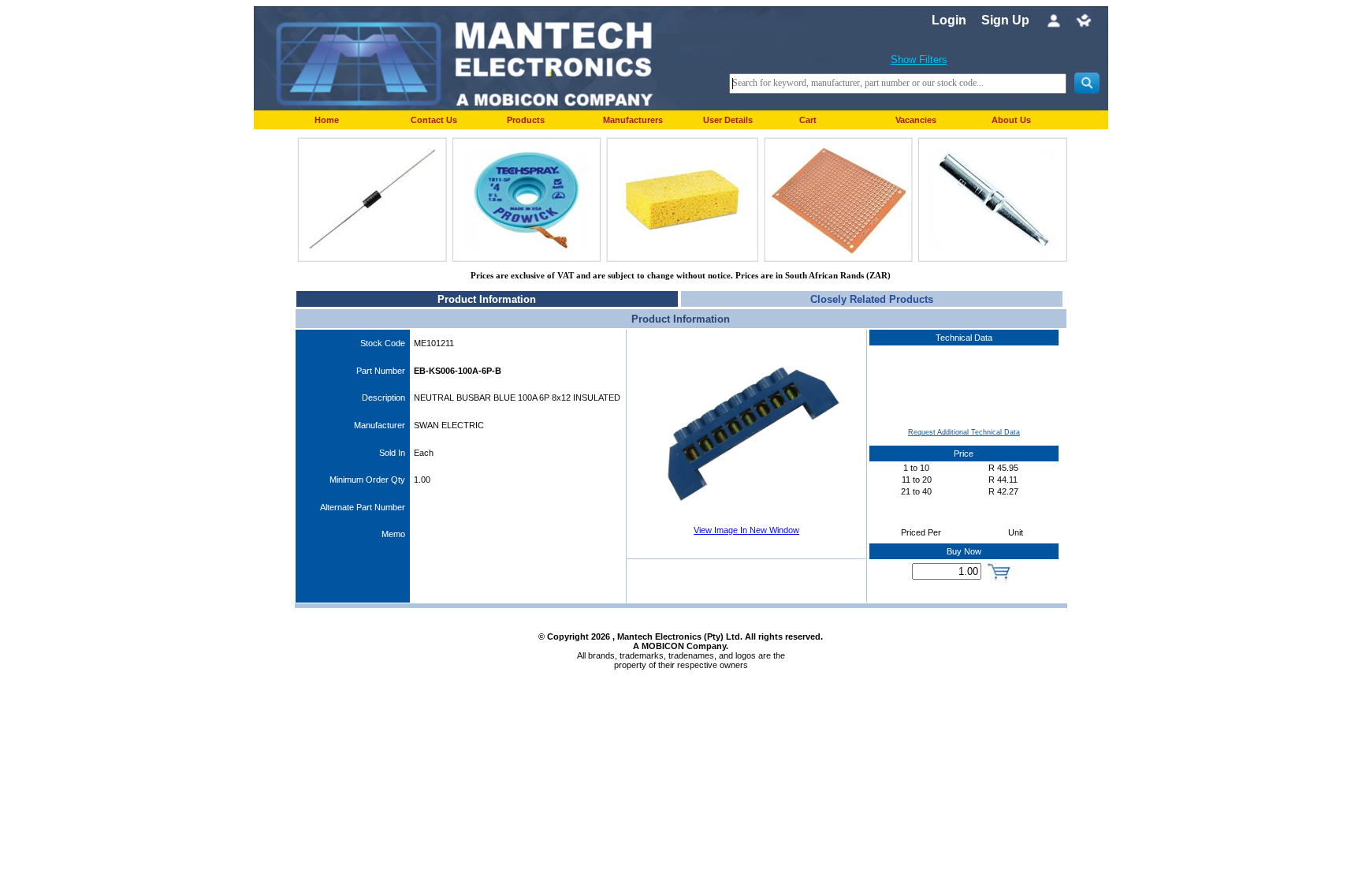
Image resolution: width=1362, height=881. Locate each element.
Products (526, 120)
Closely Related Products (871, 299)
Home (326, 120)
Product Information (486, 299)
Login (949, 20)
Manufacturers (633, 120)
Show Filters (919, 59)
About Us (1011, 120)
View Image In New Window (746, 530)
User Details (728, 120)
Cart (808, 120)
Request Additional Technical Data (964, 432)
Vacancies (915, 120)
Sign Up (1005, 20)
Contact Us (434, 120)
